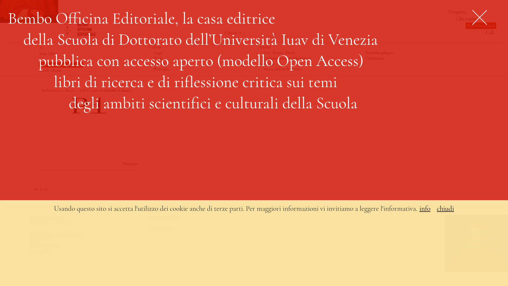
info (424, 208)
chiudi (445, 208)
